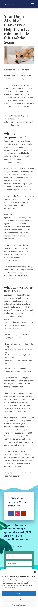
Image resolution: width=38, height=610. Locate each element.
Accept (19, 593)
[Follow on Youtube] (23, 513)
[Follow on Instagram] (17, 513)
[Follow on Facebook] (11, 513)
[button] (35, 572)
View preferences (19, 605)
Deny (19, 599)
